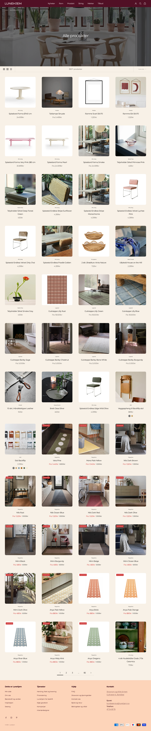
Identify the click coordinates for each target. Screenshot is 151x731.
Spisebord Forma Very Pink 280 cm (20, 162)
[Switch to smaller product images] (7, 69)
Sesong (7, 707)
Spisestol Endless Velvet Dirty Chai (20, 263)
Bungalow (93, 259)
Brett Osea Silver (57, 408)
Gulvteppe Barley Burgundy (131, 360)
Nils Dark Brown (131, 460)
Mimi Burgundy (57, 561)
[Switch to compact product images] (11, 69)
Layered (57, 308)
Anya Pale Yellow (57, 610)
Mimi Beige (94, 561)
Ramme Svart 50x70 (94, 114)
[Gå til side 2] (91, 672)
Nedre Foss (130, 159)
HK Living (20, 110)
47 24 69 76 (111, 709)
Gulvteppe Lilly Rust (57, 311)
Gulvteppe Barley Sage (20, 360)
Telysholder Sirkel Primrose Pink (130, 162)
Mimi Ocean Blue (130, 561)
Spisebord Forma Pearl (57, 162)
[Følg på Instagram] (11, 718)
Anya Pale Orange (130, 610)
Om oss (8, 695)
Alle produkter (14, 10)
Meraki (20, 405)
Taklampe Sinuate (57, 114)
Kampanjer (41, 707)
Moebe (57, 110)
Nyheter (51, 3)
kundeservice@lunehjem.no (118, 703)
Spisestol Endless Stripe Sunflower (57, 211)
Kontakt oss (75, 699)
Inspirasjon (9, 703)
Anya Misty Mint (57, 658)
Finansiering (42, 695)
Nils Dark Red (94, 512)
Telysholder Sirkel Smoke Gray (20, 311)
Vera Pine (57, 460)
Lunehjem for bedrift (45, 699)
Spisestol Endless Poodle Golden (57, 263)
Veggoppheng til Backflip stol (130, 408)
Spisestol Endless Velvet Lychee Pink (130, 212)
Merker (91, 3)
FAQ (73, 692)
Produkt (70, 3)
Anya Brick (94, 610)
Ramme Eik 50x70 (131, 114)
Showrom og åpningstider (81, 695)
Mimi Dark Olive (20, 610)
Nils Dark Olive (130, 512)
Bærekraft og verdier (13, 699)
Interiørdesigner (43, 710)
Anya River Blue (20, 658)
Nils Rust (20, 512)
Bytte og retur (76, 703)
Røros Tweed (131, 259)
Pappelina (57, 457)
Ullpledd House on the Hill (131, 263)
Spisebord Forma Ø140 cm (20, 114)
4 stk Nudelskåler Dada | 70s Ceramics (130, 660)
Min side (8, 692)
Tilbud (100, 3)
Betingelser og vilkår (79, 707)
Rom (61, 3)
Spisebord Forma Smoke (94, 162)
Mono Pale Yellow (93, 460)
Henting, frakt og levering (46, 692)
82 (85, 673)
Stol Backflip (20, 460)
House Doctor (57, 405)
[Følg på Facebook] (6, 718)
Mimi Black (20, 561)
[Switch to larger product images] (4, 69)
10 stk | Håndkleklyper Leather (20, 408)
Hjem (6, 10)
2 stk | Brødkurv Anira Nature (94, 263)
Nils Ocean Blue (57, 512)
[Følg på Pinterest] (17, 718)
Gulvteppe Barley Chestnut (57, 360)
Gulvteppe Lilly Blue (130, 311)
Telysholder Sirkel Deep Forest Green (20, 212)
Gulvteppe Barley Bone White (94, 360)
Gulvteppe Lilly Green (94, 311)
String (81, 3)
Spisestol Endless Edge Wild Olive (94, 408)
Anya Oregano (94, 658)
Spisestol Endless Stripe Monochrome (94, 212)
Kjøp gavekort (42, 703)
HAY (131, 405)
